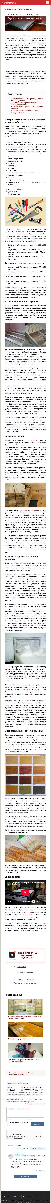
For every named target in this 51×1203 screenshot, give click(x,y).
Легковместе (9, 3)
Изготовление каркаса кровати (23, 103)
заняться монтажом (31, 510)
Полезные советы (25, 9)
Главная (7, 1197)
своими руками (30, 912)
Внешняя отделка (18, 105)
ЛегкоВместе (28, 1202)
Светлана (21, 967)
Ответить (42, 1170)
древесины (34, 692)
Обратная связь (29, 1197)
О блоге (16, 1197)
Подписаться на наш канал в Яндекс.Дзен (27, 955)
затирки (8, 742)
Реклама (41, 1197)
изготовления (25, 71)
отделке (34, 440)
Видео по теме (17, 113)
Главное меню (10, 9)
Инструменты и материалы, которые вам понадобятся (27, 100)
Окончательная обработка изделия (25, 111)
